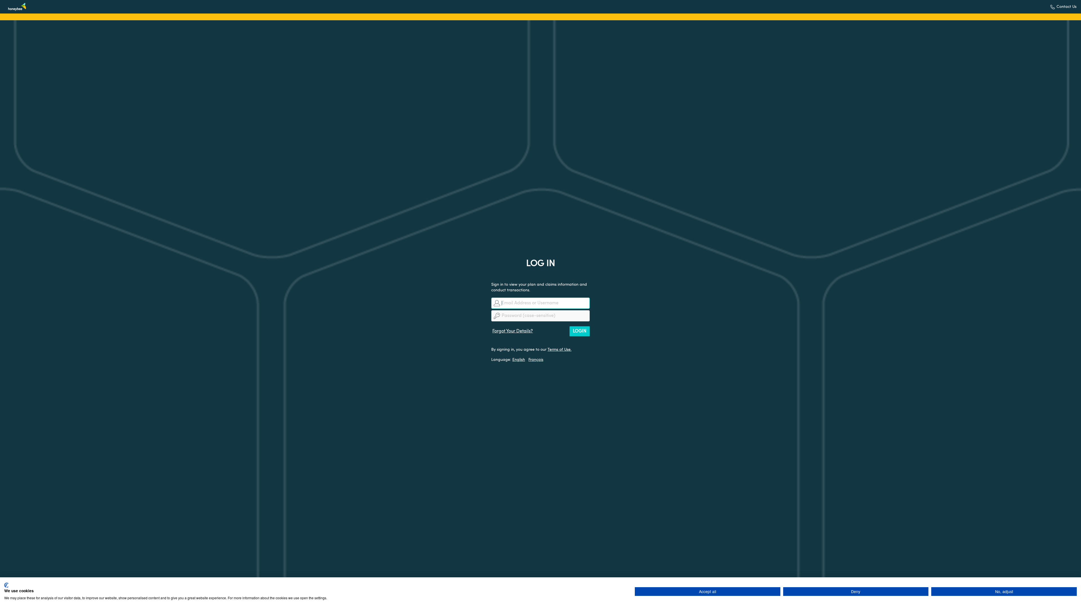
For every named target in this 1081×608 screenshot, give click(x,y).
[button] (1063, 7)
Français (535, 360)
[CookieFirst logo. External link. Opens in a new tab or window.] (6, 585)
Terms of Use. (559, 350)
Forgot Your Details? (512, 331)
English (518, 360)
